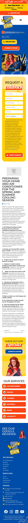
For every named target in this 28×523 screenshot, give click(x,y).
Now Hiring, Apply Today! (14, 2)
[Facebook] (6, 511)
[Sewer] (4, 410)
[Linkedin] (17, 511)
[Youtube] (22, 511)
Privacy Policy (13, 148)
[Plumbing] (4, 398)
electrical (11, 404)
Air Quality (11, 416)
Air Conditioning (13, 386)
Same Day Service (14, 5)
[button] (20, 20)
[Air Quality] (4, 416)
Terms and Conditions (11, 149)
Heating (10, 392)
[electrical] (4, 404)
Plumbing (10, 398)
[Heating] (4, 392)
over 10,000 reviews (10, 32)
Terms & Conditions (17, 516)
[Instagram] (11, 511)
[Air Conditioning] (4, 386)
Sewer (9, 410)
